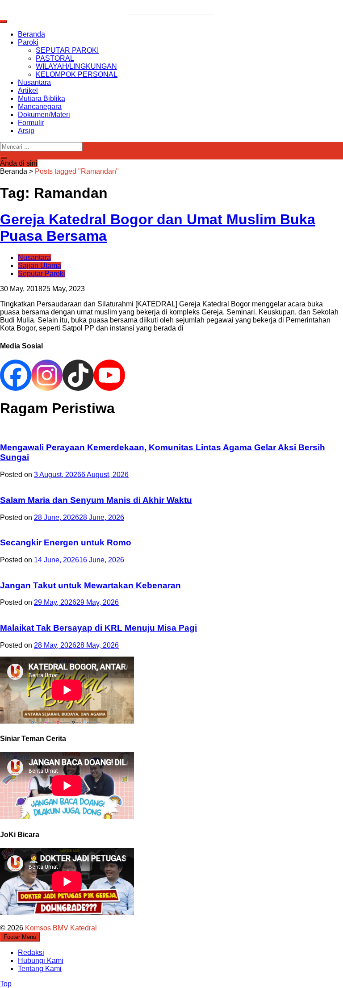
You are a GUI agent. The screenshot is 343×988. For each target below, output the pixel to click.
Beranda (31, 34)
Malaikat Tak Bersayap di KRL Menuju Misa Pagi (98, 627)
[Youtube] (109, 375)
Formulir (31, 122)
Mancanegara (40, 106)
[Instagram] (47, 375)
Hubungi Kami (40, 960)
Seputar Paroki (41, 273)
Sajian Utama (39, 265)
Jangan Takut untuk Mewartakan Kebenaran (90, 585)
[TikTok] (78, 375)
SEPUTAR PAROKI (67, 50)
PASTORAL (55, 58)
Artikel (28, 90)
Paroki (28, 42)
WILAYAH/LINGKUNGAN (76, 66)
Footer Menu (20, 937)
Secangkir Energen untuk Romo (65, 542)
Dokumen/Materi (44, 114)
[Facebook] (15, 375)
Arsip (26, 130)
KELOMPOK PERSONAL (76, 74)
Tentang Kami (40, 968)
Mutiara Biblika (41, 98)
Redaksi (31, 952)
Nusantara (34, 82)
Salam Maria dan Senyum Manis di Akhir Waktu (96, 500)
